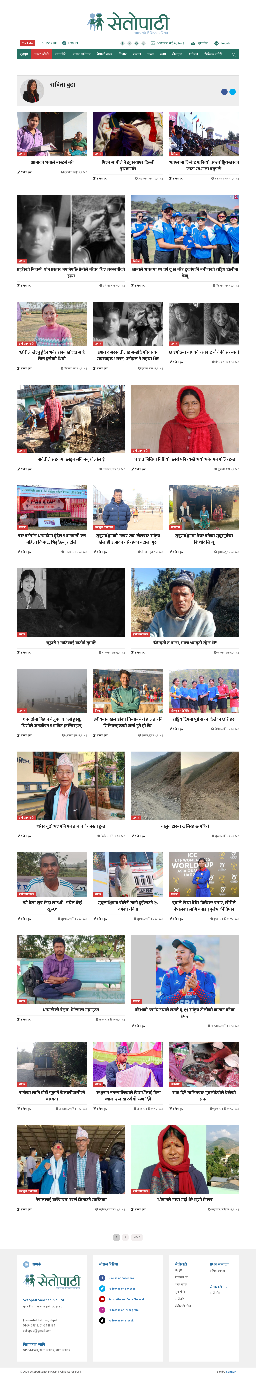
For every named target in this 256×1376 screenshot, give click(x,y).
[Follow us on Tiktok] (143, 43)
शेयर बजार (181, 1284)
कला (150, 54)
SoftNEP (231, 1371)
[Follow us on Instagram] (136, 43)
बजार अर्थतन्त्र (82, 54)
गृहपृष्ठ (178, 1270)
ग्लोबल (193, 54)
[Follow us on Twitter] (129, 43)
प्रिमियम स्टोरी (213, 54)
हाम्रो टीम (215, 1293)
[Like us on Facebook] (122, 43)
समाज (137, 54)
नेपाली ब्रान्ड (104, 54)
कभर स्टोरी (41, 54)
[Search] (234, 54)
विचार (123, 54)
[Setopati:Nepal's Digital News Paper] (128, 23)
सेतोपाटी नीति (183, 1306)
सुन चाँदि (180, 1292)
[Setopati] (52, 1281)
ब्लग (163, 54)
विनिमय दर (181, 1277)
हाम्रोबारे (179, 1299)
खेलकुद (177, 54)
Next (137, 1237)
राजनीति (60, 54)
